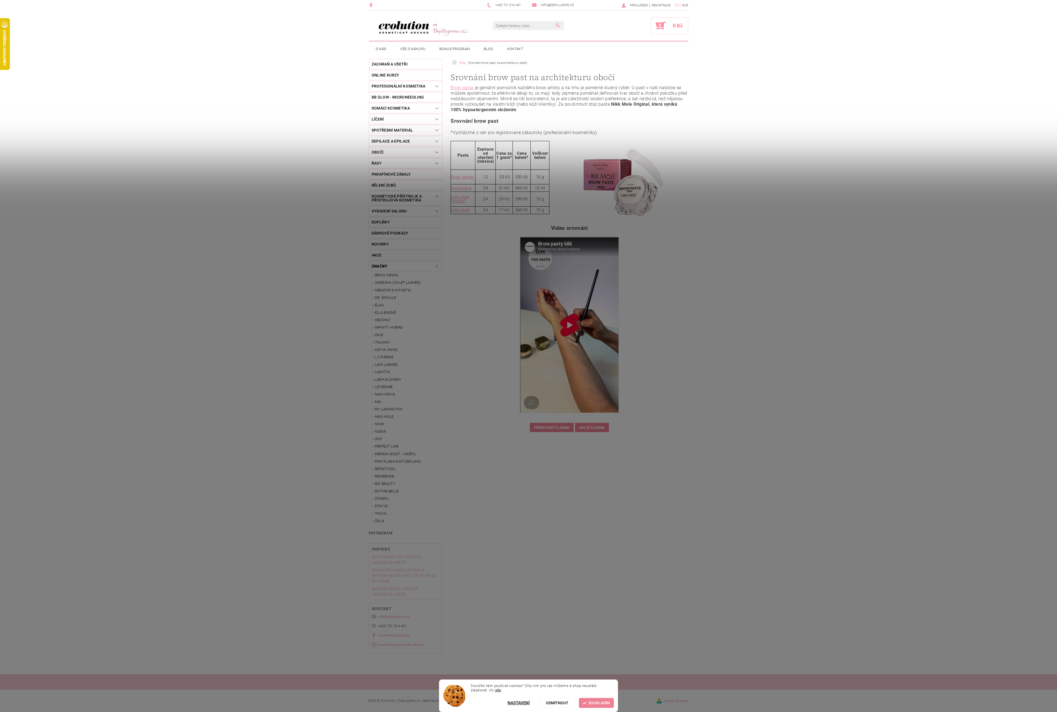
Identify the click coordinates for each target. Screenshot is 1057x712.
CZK (677, 5)
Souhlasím (599, 703)
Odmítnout (557, 703)
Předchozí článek (551, 427)
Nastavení (519, 702)
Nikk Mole (384, 416)
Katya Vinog (386, 350)
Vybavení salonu (389, 211)
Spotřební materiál (392, 130)
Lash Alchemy (388, 379)
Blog (488, 49)
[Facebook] (372, 5)
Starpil (382, 499)
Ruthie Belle (387, 491)
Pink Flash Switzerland (398, 461)
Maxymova (385, 394)
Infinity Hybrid (389, 327)
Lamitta (382, 372)
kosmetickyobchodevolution (401, 645)
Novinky (381, 549)
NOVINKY (380, 244)
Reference (384, 476)
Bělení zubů (384, 185)
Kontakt (515, 49)
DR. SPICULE (385, 298)
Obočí (378, 152)
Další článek (592, 427)
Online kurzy (385, 75)
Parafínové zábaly (391, 174)
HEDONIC (382, 320)
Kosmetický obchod (394, 635)
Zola (379, 521)
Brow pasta (462, 87)
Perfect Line (387, 446)
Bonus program (454, 49)
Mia (378, 402)
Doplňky (381, 222)
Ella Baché (385, 312)
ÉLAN (379, 305)
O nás (381, 49)
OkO (378, 439)
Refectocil (385, 469)
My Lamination (388, 409)
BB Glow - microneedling (398, 97)
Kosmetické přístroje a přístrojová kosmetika (397, 198)
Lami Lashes (386, 364)
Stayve (381, 506)
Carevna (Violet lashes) (398, 282)
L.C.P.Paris (384, 357)
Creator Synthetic (393, 290)
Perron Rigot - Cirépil (395, 454)
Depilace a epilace (391, 141)
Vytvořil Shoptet (675, 701)
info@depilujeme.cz (394, 617)
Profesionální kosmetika (398, 86)
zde (498, 690)
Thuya (381, 513)
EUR (685, 5)
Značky (380, 266)
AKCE (377, 255)
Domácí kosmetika (391, 108)
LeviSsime (384, 387)
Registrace (661, 5)
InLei (379, 335)
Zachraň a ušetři (390, 64)
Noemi (380, 431)
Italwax (382, 342)
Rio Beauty (385, 484)
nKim (379, 424)
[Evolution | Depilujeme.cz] (422, 28)
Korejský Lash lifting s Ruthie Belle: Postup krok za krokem (404, 575)
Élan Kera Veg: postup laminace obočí (397, 559)
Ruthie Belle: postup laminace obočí (395, 591)
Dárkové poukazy (390, 233)
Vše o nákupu (413, 49)
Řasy (377, 163)
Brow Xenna (386, 275)
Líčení (378, 119)
